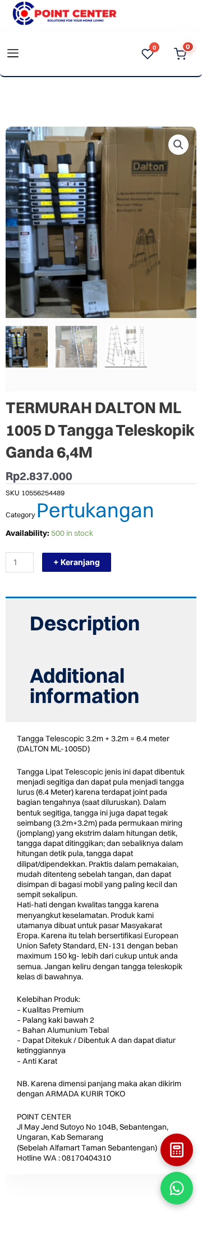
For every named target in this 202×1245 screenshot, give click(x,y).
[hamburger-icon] (12, 54)
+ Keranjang (76, 562)
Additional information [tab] (84, 685)
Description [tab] (85, 623)
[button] (178, 145)
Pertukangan (95, 510)
